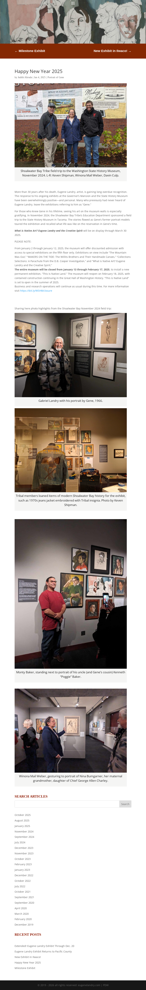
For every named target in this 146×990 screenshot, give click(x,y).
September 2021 (24, 897)
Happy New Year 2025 (38, 71)
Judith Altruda (25, 77)
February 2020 (23, 919)
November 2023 (24, 853)
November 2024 (24, 831)
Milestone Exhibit (25, 968)
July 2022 (20, 886)
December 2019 (24, 924)
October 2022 (23, 880)
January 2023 (22, 869)
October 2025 (23, 815)
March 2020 (22, 913)
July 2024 (20, 842)
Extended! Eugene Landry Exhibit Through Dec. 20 (44, 946)
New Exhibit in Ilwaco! (28, 957)
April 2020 (21, 908)
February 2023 (23, 864)
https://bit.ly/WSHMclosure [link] (36, 290)
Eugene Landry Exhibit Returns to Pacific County (43, 951)
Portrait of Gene (56, 77)
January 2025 (22, 826)
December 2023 (24, 848)
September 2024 (24, 837)
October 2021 (23, 891)
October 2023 (23, 859)
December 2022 (24, 875)
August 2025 (22, 820)
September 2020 (24, 902)
